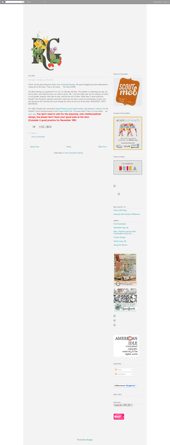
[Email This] (40, 126)
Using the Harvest (120, 245)
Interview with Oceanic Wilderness (127, 214)
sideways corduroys (95, 109)
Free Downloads (120, 224)
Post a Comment (38, 137)
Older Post (102, 147)
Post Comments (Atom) (74, 153)
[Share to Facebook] (47, 126)
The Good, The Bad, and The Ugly (40, 80)
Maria (54, 85)
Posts (119, 370)
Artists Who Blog (120, 210)
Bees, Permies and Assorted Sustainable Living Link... (125, 232)
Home (69, 147)
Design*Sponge (69, 85)
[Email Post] (34, 127)
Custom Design (119, 237)
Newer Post (34, 147)
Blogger (89, 440)
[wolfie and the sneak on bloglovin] (125, 387)
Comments (121, 374)
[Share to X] (45, 126)
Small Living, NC (120, 241)
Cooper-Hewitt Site (65, 111)
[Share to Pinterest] (50, 126)
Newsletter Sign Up (121, 228)
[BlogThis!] (42, 126)
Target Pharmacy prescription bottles (69, 109)
